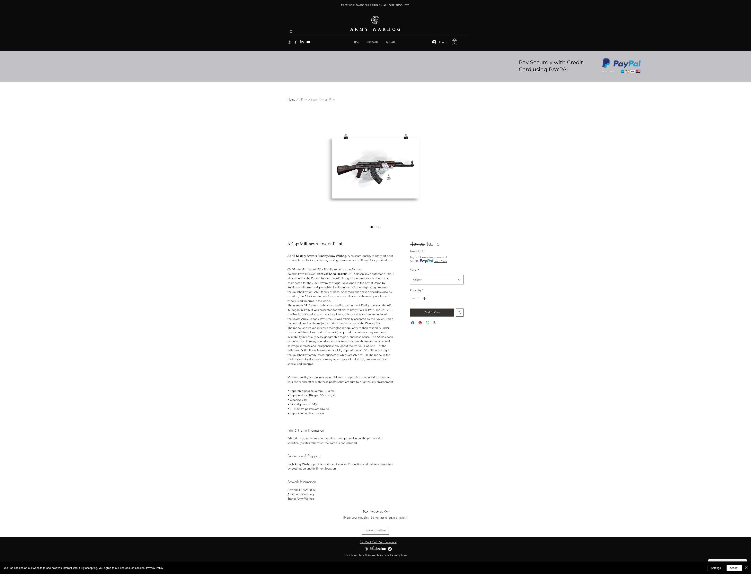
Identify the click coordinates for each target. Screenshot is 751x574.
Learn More (440, 261)
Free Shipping (418, 251)
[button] (390, 42)
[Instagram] (289, 42)
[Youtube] (308, 42)
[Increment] (425, 298)
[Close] (746, 568)
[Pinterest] (390, 549)
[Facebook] (296, 42)
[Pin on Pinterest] (420, 322)
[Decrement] (413, 298)
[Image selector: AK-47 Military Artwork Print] (372, 227)
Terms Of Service (367, 554)
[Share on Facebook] (412, 322)
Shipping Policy (399, 554)
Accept (734, 568)
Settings (716, 568)
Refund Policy (383, 554)
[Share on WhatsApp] (427, 322)
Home (291, 99)
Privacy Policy (350, 554)
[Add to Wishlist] (460, 313)
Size (414, 270)
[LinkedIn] (302, 42)
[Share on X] (435, 322)
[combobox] (437, 280)
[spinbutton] (419, 298)
